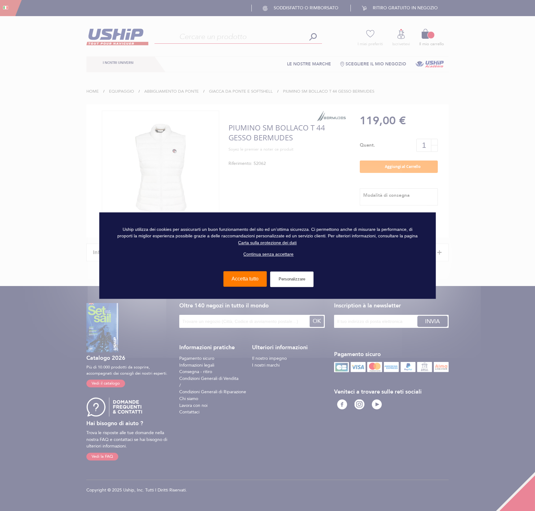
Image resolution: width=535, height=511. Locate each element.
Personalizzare (292, 279)
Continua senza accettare (268, 254)
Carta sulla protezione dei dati (267, 242)
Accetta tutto (245, 278)
